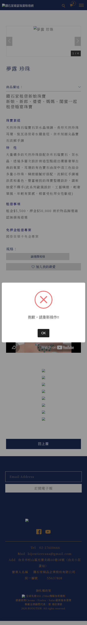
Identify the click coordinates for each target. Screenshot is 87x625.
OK (43, 333)
